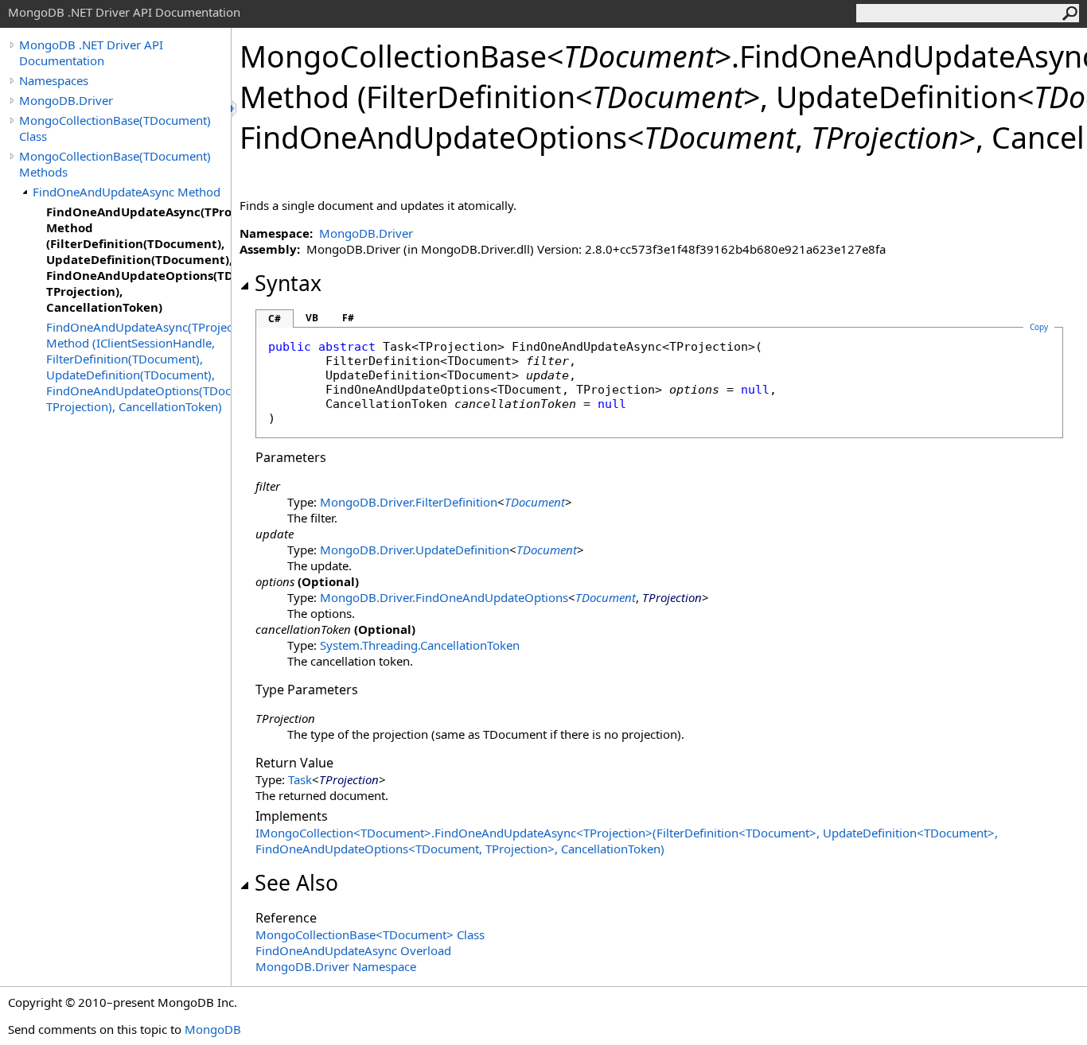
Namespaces (53, 80)
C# (274, 318)
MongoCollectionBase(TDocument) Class (115, 128)
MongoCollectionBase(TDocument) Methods (115, 164)
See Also (296, 882)
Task (300, 779)
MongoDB (213, 1029)
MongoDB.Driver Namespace (335, 966)
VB (312, 317)
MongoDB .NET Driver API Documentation (91, 52)
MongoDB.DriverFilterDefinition (408, 502)
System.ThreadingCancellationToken (420, 645)
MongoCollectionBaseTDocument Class (370, 934)
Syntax (288, 283)
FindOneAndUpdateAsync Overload (353, 950)
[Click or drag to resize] (235, 108)
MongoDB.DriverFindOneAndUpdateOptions (444, 597)
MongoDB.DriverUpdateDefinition (414, 549)
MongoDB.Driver (66, 100)
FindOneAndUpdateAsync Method (126, 192)
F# (348, 317)
